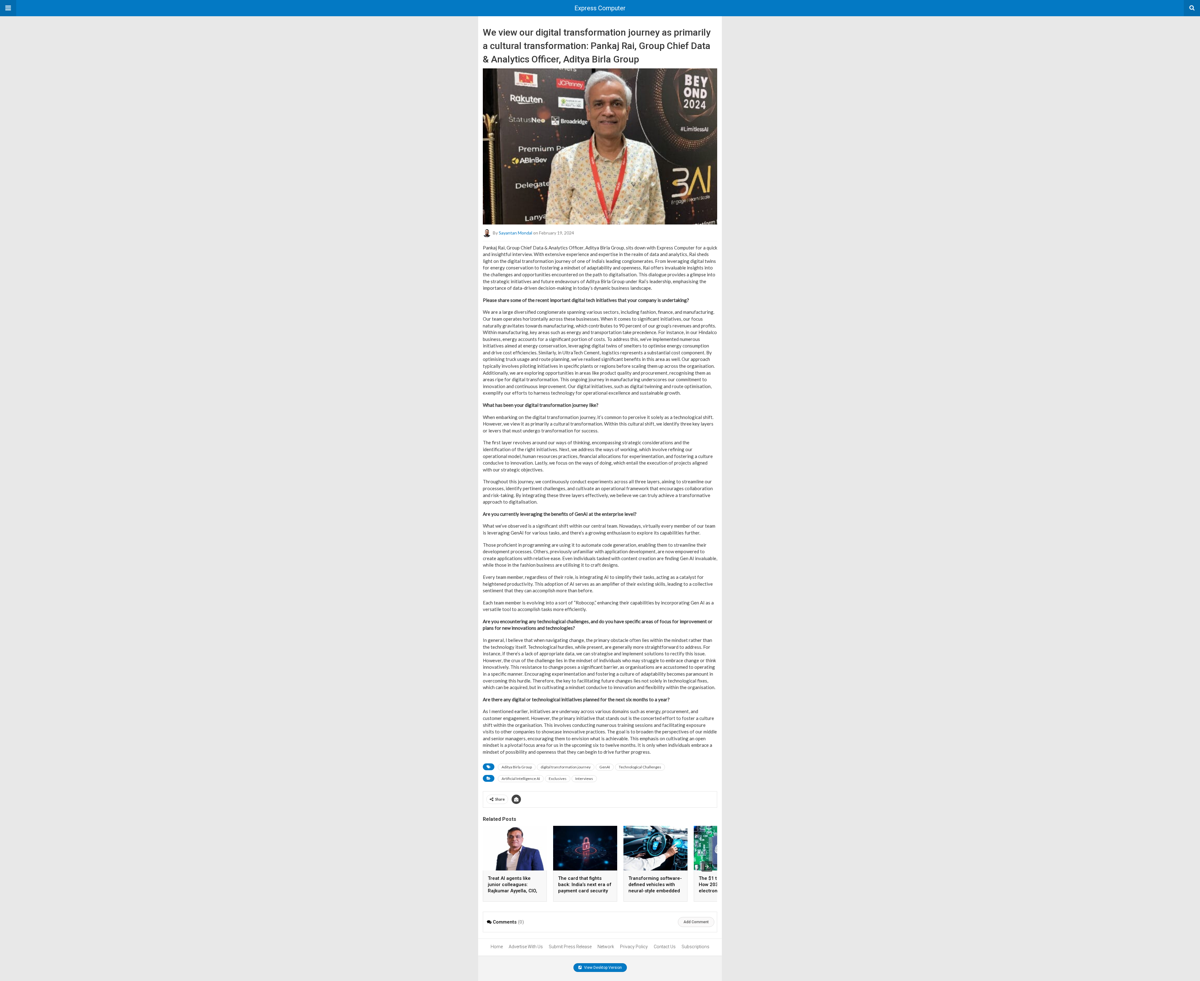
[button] (8, 8)
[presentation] (707, 866)
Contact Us (665, 946)
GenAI (604, 767)
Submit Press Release (570, 946)
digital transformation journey (566, 767)
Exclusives (558, 778)
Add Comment (696, 922)
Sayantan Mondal (515, 232)
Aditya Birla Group (517, 767)
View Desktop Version (602, 967)
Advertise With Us (526, 946)
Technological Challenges (640, 767)
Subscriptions (695, 946)
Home (497, 946)
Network (606, 946)
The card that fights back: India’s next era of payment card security (585, 884)
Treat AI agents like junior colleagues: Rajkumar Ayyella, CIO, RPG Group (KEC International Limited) (512, 890)
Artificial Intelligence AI (521, 778)
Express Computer (600, 8)
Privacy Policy (634, 946)
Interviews (584, 778)
